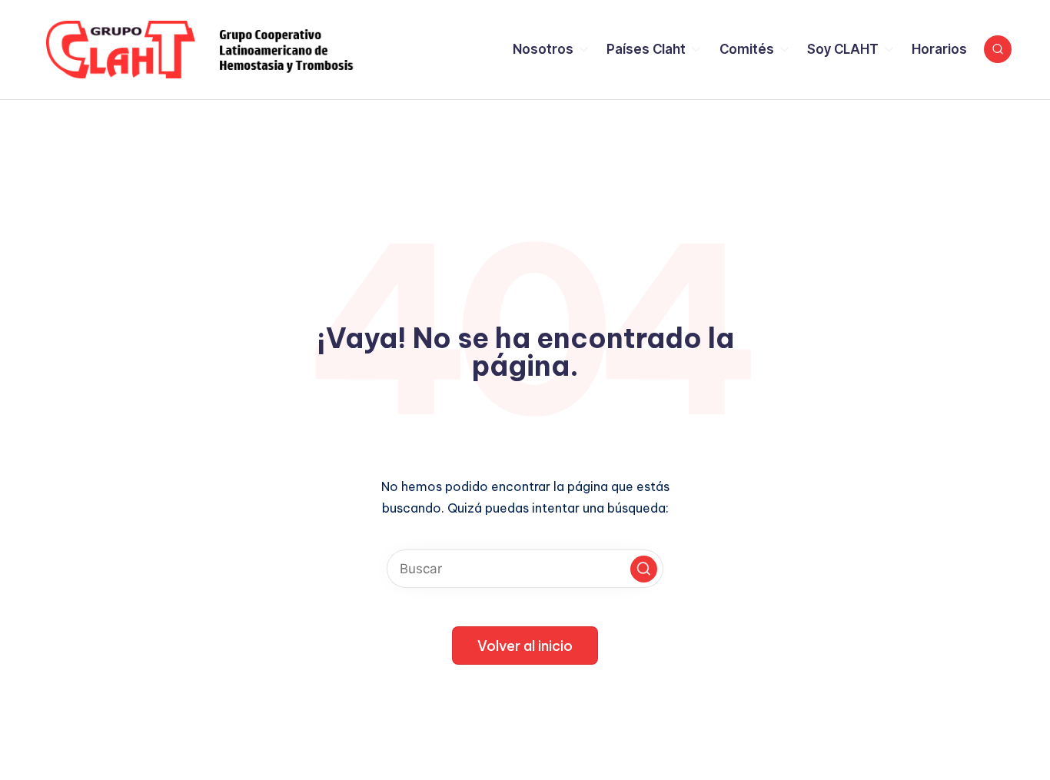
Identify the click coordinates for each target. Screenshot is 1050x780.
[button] (643, 569)
